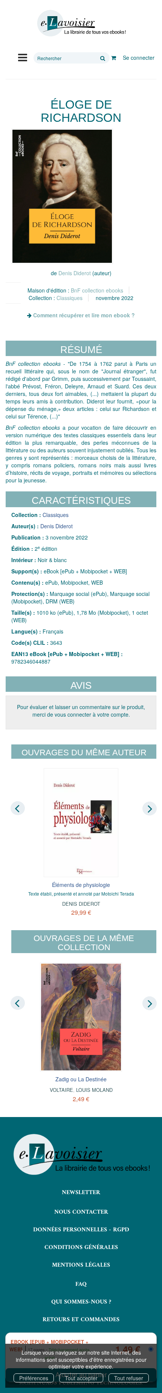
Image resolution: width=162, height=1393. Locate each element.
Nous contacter (81, 1212)
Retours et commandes (81, 1319)
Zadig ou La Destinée (81, 1079)
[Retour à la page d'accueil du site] (81, 23)
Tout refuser (128, 1378)
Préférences (33, 1378)
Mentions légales (81, 1265)
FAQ (81, 1284)
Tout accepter (81, 1378)
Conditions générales (81, 1247)
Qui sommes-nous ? (81, 1302)
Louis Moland (94, 1089)
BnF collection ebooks (97, 290)
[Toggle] (22, 57)
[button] (62, 196)
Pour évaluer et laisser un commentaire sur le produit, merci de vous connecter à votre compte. (81, 710)
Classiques (70, 298)
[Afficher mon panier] (113, 57)
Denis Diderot (74, 273)
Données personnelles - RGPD (81, 1230)
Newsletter (81, 1192)
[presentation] (18, 808)
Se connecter (138, 57)
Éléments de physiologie (81, 884)
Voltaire (61, 1089)
